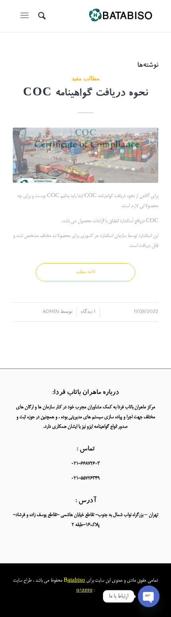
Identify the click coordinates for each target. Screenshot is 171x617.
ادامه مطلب (85, 272)
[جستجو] (41, 16)
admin (51, 311)
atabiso (76, 581)
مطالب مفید (86, 78)
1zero (86, 591)
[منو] (26, 15)
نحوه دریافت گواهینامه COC (85, 94)
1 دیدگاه (88, 311)
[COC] (85, 155)
